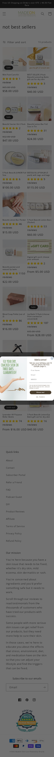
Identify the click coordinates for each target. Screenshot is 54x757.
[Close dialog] (52, 358)
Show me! (40, 392)
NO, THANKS (40, 397)
